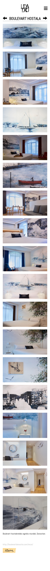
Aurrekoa (5, 18)
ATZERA (9, 550)
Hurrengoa (45, 18)
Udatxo (25, 8)
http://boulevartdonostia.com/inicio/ (18, 544)
